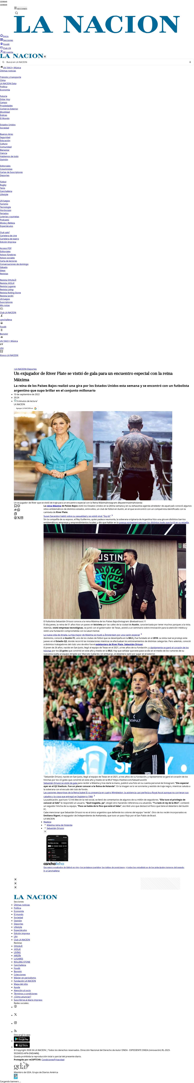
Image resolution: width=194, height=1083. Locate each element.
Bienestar (5, 150)
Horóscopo (5, 210)
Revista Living (6, 289)
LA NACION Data (8, 83)
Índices (3, 115)
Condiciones (48, 1059)
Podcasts (4, 219)
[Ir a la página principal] (97, 32)
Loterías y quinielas (9, 216)
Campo (3, 102)
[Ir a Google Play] (22, 1040)
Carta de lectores (8, 261)
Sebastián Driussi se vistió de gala (61, 783)
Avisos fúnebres (8, 254)
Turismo (4, 203)
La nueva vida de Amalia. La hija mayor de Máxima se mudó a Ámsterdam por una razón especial (92, 634)
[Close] (15, 879)
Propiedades (6, 105)
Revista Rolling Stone (10, 292)
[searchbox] (95, 62)
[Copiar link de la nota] (15, 514)
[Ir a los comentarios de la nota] (18, 506)
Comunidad (6, 146)
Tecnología (5, 207)
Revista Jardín (6, 295)
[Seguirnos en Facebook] (15, 1007)
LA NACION (20, 369)
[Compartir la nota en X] (18, 518)
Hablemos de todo (9, 156)
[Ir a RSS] (15, 1031)
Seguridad (5, 137)
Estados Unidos (8, 124)
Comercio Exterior (9, 108)
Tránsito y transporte (10, 77)
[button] (97, 205)
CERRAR (3, 2)
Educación (5, 140)
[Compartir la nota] (15, 510)
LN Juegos (5, 200)
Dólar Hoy (5, 99)
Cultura (3, 143)
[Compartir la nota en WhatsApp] (18, 510)
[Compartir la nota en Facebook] (15, 518)
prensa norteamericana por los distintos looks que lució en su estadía (154, 522)
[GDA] (21, 1069)
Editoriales (5, 165)
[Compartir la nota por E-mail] (21, 518)
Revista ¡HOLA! (7, 283)
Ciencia (3, 153)
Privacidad (59, 1059)
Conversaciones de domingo (14, 264)
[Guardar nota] (15, 506)
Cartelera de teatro (9, 238)
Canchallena (6, 191)
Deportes (31, 369)
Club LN (7, 48)
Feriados (4, 213)
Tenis (2, 188)
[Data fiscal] (16, 1078)
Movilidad (5, 112)
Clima (3, 80)
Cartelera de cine (8, 235)
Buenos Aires (6, 134)
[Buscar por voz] (190, 62)
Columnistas (6, 169)
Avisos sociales (7, 257)
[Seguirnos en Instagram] (15, 1023)
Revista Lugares (8, 286)
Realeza (47, 821)
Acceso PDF (5, 248)
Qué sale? (5, 232)
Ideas (2, 270)
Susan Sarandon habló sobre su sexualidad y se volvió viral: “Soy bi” (77, 516)
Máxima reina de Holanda (59, 825)
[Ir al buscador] (16, 13)
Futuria (3, 96)
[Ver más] (45, 831)
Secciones (8, 40)
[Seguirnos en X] (15, 1015)
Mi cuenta (8, 52)
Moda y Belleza (7, 222)
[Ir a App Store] (22, 1046)
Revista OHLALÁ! (8, 280)
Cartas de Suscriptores (11, 172)
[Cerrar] (44, 57)
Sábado (4, 267)
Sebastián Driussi (55, 828)
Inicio (6, 36)
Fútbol (3, 181)
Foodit (6, 44)
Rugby (3, 184)
